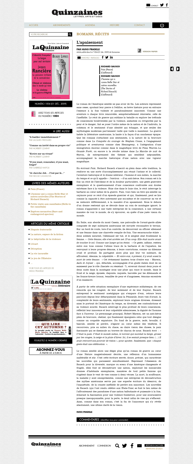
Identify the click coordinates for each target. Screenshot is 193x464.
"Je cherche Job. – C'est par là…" (46, 173)
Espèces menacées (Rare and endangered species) (46, 213)
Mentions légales (154, 449)
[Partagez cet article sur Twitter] (107, 57)
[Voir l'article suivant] (178, 69)
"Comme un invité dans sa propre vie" (50, 145)
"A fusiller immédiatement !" (44, 137)
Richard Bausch (110, 66)
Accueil (33, 25)
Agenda (90, 25)
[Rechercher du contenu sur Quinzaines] (117, 446)
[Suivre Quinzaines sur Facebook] (132, 446)
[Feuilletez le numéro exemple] (50, 307)
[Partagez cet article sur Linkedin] (111, 57)
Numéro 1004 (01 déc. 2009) (50, 103)
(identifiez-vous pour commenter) (114, 420)
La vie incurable (39, 254)
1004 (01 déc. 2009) (101, 52)
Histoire (114, 25)
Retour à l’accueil (154, 445)
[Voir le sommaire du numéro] (50, 70)
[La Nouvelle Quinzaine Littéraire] (96, 13)
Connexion (104, 445)
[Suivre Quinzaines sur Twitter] (125, 446)
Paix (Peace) (37, 189)
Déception (36, 249)
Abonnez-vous (50, 349)
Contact (139, 25)
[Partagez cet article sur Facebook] (103, 57)
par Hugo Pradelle (88, 49)
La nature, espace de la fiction (47, 234)
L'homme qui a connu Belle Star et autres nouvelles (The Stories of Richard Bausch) (49, 197)
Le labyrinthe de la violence (46, 239)
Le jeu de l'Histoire (41, 258)
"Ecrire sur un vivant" (41, 154)
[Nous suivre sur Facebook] (166, 6)
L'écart (34, 244)
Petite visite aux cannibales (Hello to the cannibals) (51, 205)
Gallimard (107, 72)
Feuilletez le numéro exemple (50, 340)
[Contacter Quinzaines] (139, 446)
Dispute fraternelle (41, 230)
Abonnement (86, 445)
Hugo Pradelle (84, 412)
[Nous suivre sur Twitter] (161, 6)
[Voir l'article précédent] (172, 69)
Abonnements (61, 25)
